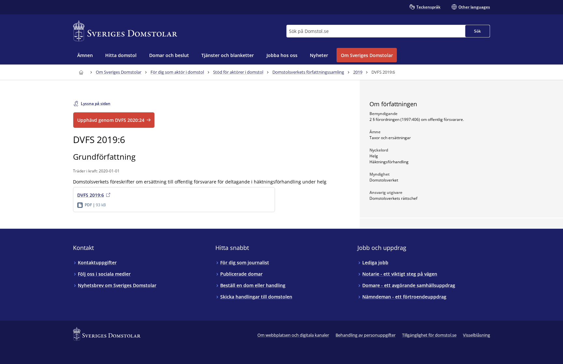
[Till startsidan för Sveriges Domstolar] (125, 31)
